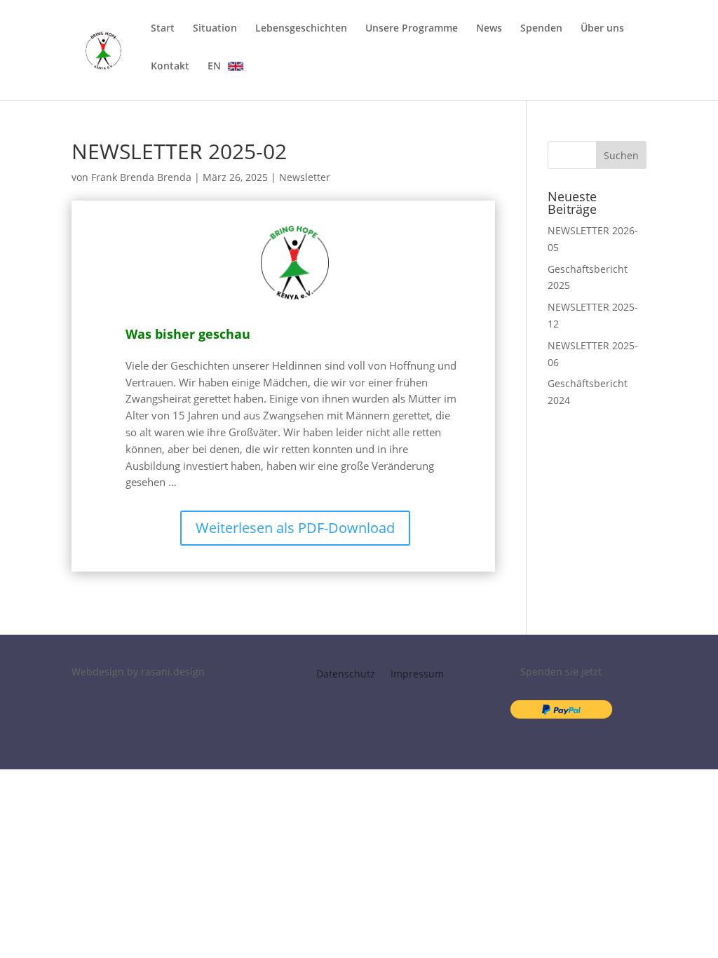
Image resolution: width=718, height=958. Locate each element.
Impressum (417, 674)
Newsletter (304, 177)
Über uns (602, 28)
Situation (215, 28)
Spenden (541, 28)
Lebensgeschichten (301, 28)
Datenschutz (345, 674)
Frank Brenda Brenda (141, 177)
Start (163, 28)
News (489, 28)
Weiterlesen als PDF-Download (295, 527)
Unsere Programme (411, 28)
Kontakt (170, 66)
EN (214, 65)
